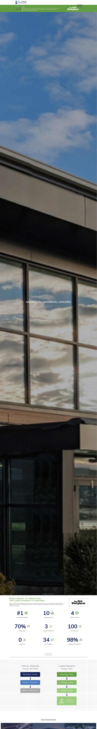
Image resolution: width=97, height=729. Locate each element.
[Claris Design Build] (20, 2)
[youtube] (81, 7)
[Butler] (79, 5)
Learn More (48, 306)
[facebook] (80, 7)
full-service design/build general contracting (26, 603)
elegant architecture (50, 604)
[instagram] (79, 7)
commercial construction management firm (52, 603)
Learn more (48, 654)
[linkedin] (77, 7)
